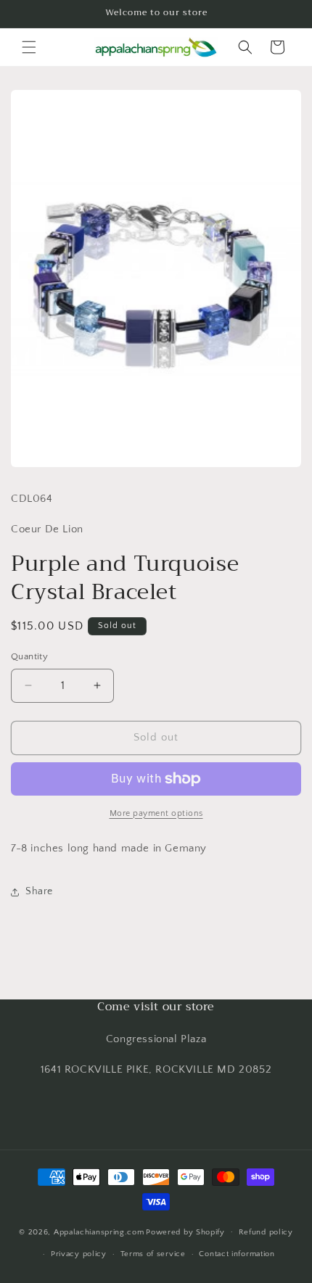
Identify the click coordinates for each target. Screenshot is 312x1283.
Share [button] (39, 891)
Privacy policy (79, 1254)
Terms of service (153, 1254)
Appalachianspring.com (99, 1231)
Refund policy (266, 1232)
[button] (29, 47)
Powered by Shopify (185, 1231)
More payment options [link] (156, 813)
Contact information (236, 1254)
